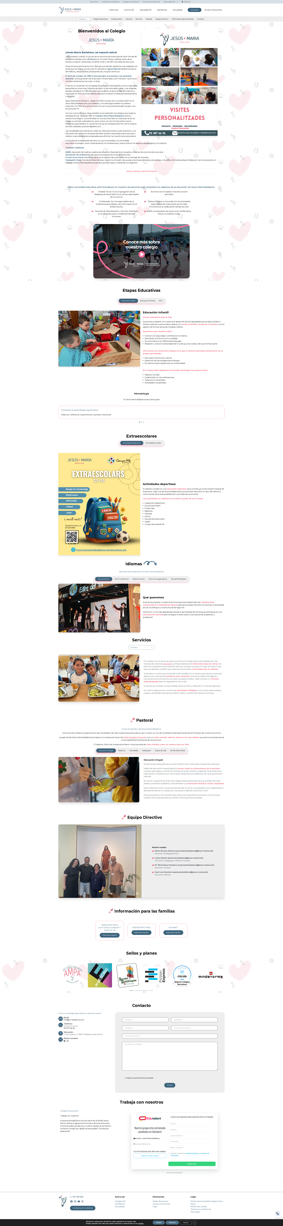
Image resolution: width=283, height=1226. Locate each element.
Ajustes (185, 1222)
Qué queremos (104, 579)
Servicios (139, 19)
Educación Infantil (128, 301)
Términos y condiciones (200, 1209)
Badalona (82, 19)
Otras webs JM (169, 2)
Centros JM (129, 10)
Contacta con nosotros (83, 1208)
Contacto (194, 10)
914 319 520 (77, 1197)
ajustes (140, 1224)
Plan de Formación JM (151, 2)
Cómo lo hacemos (121, 579)
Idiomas (187, 2)
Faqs (155, 1207)
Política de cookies (198, 1207)
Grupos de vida (160, 751)
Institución (113, 10)
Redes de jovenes (160, 1201)
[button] (130, 990)
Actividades (133, 751)
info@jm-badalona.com (74, 1020)
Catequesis (146, 751)
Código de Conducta (131, 2)
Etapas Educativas (101, 19)
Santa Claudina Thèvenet (134, 737)
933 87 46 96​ (69, 1028)
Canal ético (94, 2)
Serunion (167, 664)
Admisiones (162, 10)
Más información (109, 935)
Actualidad (177, 10)
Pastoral (149, 19)
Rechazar (172, 1222)
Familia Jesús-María (74, 157)
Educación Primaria (147, 301)
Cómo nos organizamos (158, 579)
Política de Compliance (111, 2)
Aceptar (159, 1222)
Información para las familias (183, 19)
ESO (161, 301)
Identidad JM (145, 10)
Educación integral (106, 751)
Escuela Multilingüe (178, 579)
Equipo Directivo (162, 19)
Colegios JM (120, 1201)
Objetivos (121, 751)
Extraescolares (116, 19)
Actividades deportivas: (132, 443)
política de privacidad (144, 1078)
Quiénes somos (139, 579)
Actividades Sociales (153, 443)
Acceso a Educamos (213, 10)
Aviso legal (195, 1212)
